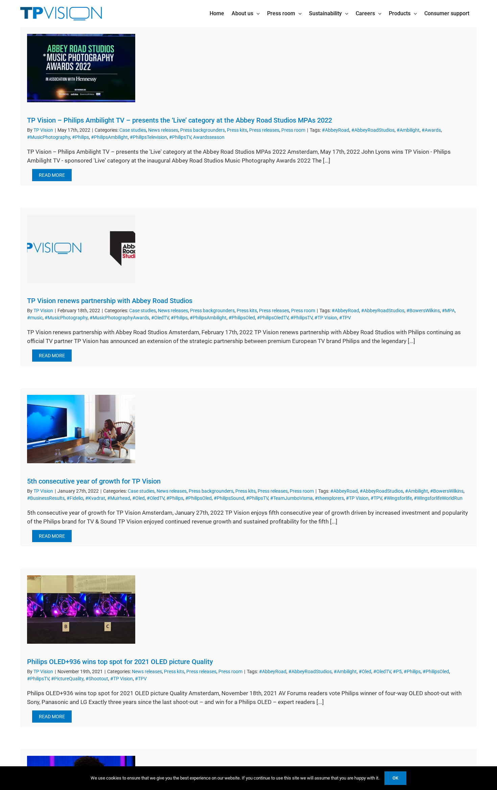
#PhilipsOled (242, 317)
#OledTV (160, 317)
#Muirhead (118, 498)
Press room (293, 130)
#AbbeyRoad (335, 130)
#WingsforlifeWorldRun (438, 498)
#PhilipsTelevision (148, 137)
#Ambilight (408, 130)
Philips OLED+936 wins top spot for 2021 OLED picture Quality (120, 662)
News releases (163, 130)
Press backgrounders (202, 130)
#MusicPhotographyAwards (119, 317)
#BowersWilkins (423, 310)
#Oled (138, 498)
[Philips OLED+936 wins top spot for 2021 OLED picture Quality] (81, 609)
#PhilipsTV (180, 137)
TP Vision (43, 130)
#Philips (80, 137)
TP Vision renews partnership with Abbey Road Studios (109, 301)
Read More (52, 175)
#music (35, 317)
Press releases (264, 130)
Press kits (237, 130)
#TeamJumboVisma (291, 498)
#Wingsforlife (398, 498)
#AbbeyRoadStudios (373, 130)
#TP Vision (325, 317)
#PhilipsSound (229, 498)
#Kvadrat (95, 498)
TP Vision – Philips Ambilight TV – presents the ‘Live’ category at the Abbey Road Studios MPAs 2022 (179, 120)
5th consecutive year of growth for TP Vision (94, 481)
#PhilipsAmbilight (109, 137)
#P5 (397, 671)
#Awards (431, 130)
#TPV (345, 317)
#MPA (448, 310)
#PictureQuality (67, 678)
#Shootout (97, 678)
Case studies (132, 130)
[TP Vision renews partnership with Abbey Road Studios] (81, 248)
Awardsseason (208, 137)
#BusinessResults (46, 498)
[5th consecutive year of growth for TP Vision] (81, 429)
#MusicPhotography (48, 137)
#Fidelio (75, 498)
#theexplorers (329, 498)
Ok (395, 778)
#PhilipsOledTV (272, 317)
